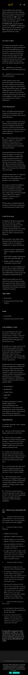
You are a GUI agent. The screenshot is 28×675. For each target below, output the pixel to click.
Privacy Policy (7, 298)
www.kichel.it (18, 27)
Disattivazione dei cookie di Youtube (14, 319)
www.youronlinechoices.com (10, 405)
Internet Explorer (8, 386)
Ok (10, 672)
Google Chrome (8, 392)
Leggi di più (16, 672)
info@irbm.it (5, 501)
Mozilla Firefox (8, 389)
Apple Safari (7, 395)
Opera (5, 398)
